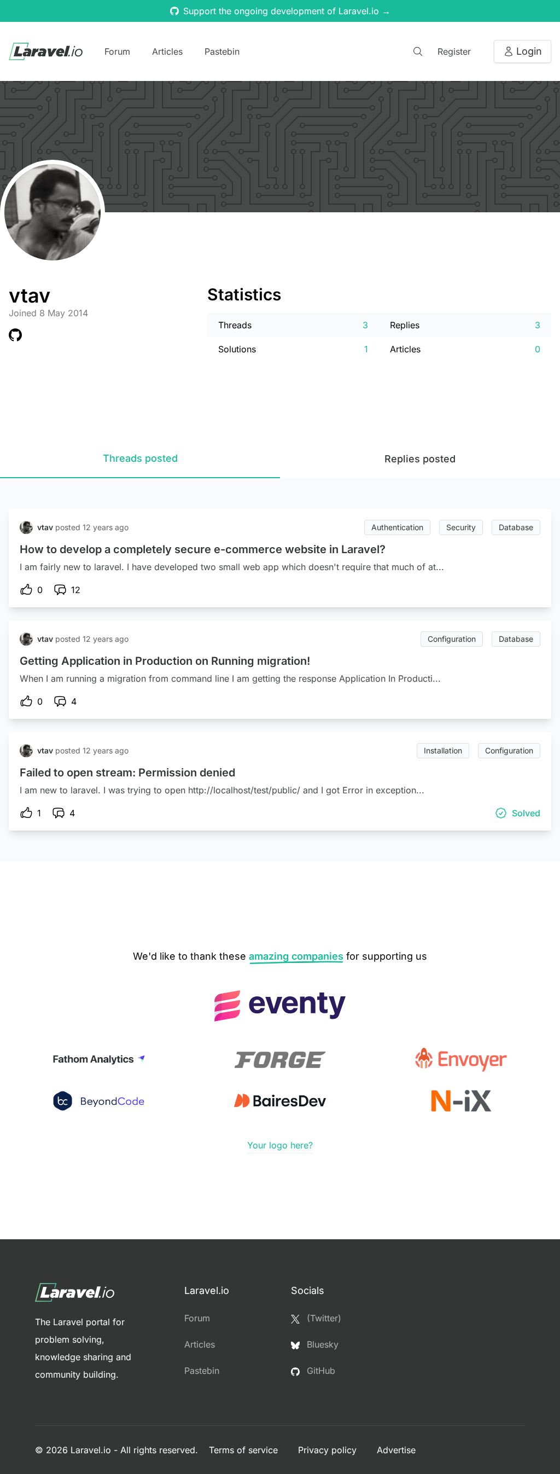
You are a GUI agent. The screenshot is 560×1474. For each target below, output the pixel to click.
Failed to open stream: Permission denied (127, 772)
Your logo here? (280, 1145)
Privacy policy (328, 1449)
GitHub (319, 1370)
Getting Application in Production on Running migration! (165, 661)
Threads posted (140, 458)
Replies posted (420, 459)
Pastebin (222, 51)
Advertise (396, 1449)
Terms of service (245, 1449)
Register (454, 51)
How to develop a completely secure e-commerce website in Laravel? (203, 549)
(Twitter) (322, 1318)
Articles (167, 51)
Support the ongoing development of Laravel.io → (286, 10)
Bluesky (321, 1344)
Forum (117, 51)
